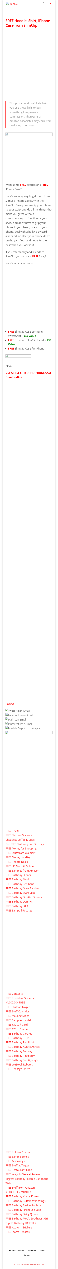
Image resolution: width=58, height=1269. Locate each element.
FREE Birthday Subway (18, 1051)
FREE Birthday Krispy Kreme (22, 1196)
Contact (27, 1255)
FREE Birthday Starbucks (20, 893)
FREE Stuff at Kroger (17, 1007)
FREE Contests (14, 994)
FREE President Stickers (19, 998)
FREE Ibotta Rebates (17, 1232)
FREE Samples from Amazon (22, 870)
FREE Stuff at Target (17, 1165)
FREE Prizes (12, 831)
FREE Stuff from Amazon (20, 1187)
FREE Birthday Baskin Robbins (23, 1205)
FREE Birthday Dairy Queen (21, 1214)
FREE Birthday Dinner (18, 875)
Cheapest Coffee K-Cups (20, 839)
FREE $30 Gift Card (16, 1024)
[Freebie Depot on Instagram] (23, 728)
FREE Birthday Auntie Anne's (22, 1047)
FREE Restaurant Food (18, 1170)
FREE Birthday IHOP (17, 1038)
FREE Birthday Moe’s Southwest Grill (27, 1218)
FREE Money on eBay (17, 857)
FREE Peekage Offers (17, 1069)
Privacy (42, 1250)
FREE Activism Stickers (18, 1227)
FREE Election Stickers (18, 835)
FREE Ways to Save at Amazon (23, 1174)
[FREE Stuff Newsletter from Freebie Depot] (15, 719)
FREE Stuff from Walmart (20, 853)
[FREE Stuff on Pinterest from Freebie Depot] (19, 724)
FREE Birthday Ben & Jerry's (21, 1060)
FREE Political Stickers (18, 1152)
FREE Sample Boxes (17, 1156)
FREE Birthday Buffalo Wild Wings (25, 1201)
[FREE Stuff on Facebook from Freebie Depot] (19, 715)
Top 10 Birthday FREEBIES (20, 1223)
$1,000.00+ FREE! (15, 1002)
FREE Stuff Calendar (17, 1011)
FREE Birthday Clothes (18, 1033)
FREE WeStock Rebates (19, 1064)
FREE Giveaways (15, 1161)
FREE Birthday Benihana (19, 884)
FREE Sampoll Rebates (18, 910)
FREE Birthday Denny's (19, 901)
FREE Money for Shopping (21, 848)
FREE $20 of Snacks (16, 1029)
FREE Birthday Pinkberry (20, 1056)
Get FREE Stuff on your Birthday (24, 844)
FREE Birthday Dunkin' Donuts (23, 897)
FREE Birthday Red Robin (20, 1042)
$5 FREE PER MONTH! (18, 1192)
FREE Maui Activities (17, 1016)
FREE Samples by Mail (18, 1020)
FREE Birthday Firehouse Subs (23, 1210)
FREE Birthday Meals (17, 879)
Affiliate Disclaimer (16, 1250)
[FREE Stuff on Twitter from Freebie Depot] (17, 711)
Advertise (32, 1250)
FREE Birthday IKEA (16, 906)
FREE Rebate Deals (16, 862)
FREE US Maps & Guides (19, 866)
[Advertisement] (29, 63)
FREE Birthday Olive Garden (22, 888)
